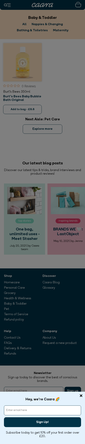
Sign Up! (42, 422)
